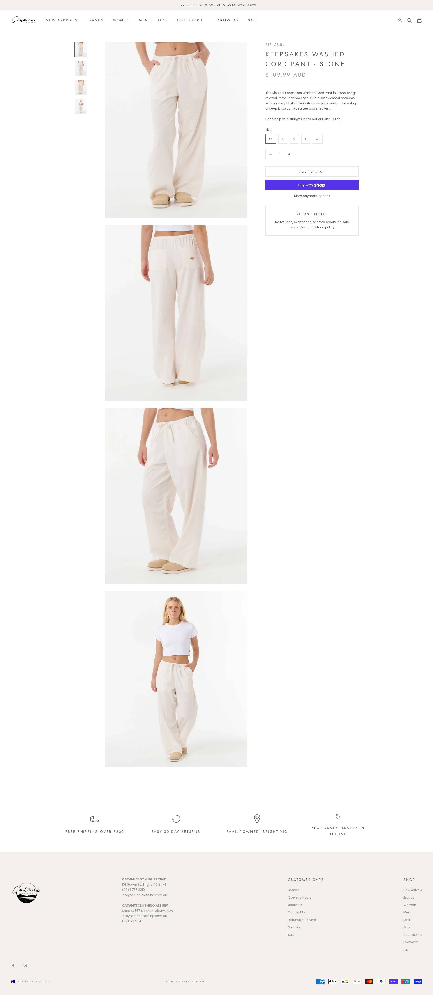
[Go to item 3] (80, 87)
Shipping (294, 927)
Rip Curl (275, 44)
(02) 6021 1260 (133, 921)
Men (143, 20)
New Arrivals (62, 20)
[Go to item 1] (80, 49)
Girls (406, 927)
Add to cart (312, 171)
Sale (291, 934)
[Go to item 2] (80, 68)
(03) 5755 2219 (133, 889)
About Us (295, 905)
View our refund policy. (317, 227)
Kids (162, 20)
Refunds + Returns (302, 920)
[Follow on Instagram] (25, 965)
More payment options (312, 196)
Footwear (227, 20)
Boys (407, 920)
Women (121, 20)
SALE (253, 20)
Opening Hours (299, 897)
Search (293, 890)
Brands (95, 20)
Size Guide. (332, 119)
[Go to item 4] (80, 106)
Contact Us (297, 912)
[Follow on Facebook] (13, 965)
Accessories (191, 20)
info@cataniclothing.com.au (144, 916)
